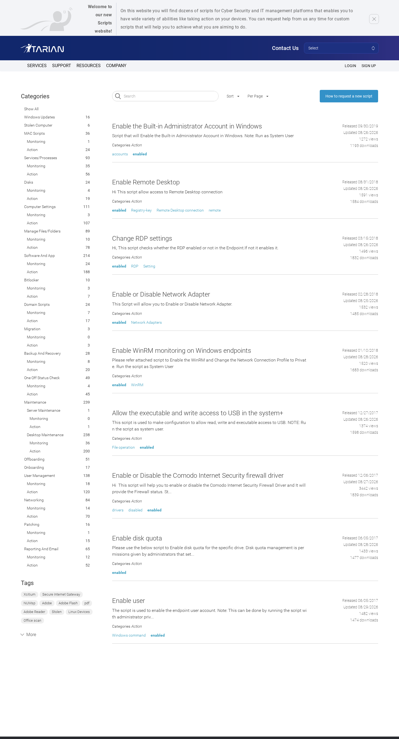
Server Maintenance (43, 410)
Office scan (32, 620)
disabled (135, 510)
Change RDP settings (142, 238)
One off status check (42, 378)
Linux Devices (79, 612)
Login (350, 66)
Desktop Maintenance (45, 435)
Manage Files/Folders (42, 231)
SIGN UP (369, 66)
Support (61, 65)
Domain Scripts (37, 304)
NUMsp (29, 603)
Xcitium (30, 594)
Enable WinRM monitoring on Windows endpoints (181, 350)
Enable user (128, 601)
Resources (89, 65)
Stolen (57, 612)
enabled (140, 154)
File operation (123, 447)
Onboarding (34, 467)
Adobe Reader (34, 612)
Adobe (47, 603)
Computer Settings (40, 207)
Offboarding (34, 459)
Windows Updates (39, 117)
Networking (34, 500)
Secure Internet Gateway (61, 594)
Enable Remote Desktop (146, 182)
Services (37, 65)
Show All (31, 109)
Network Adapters (146, 322)
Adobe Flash (68, 603)
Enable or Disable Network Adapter (161, 294)
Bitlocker (31, 280)
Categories (35, 96)
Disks (28, 182)
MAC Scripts (34, 133)
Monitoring (36, 141)
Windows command (129, 635)
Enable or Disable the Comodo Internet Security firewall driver (198, 475)
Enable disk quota (137, 538)
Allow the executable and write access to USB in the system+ (197, 413)
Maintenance (35, 402)
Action (32, 149)
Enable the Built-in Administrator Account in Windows (187, 126)
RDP (134, 266)
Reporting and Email (41, 549)
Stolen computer (38, 125)
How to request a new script (348, 96)
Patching (31, 524)
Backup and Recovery (42, 353)
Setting (149, 266)
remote (215, 210)
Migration (32, 329)
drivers (117, 510)
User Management (39, 475)
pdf (86, 603)
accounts (120, 154)
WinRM (137, 385)
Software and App (39, 255)
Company (116, 65)
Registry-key (141, 210)
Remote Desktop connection (180, 210)
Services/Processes (40, 158)
